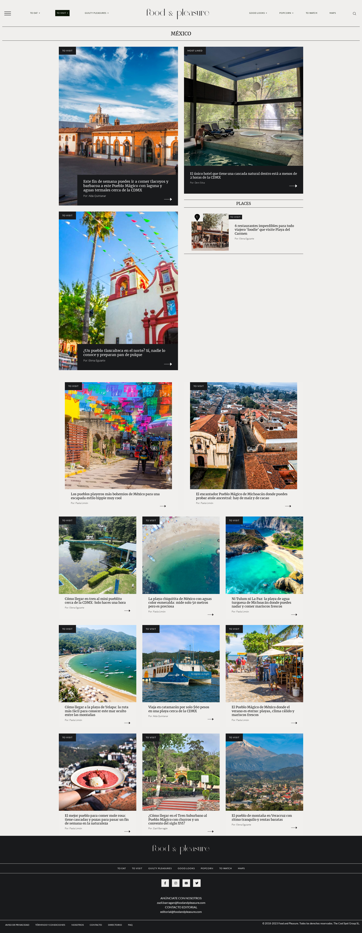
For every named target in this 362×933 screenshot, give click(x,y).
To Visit (62, 13)
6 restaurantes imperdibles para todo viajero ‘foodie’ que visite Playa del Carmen (264, 230)
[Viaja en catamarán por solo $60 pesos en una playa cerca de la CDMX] (181, 663)
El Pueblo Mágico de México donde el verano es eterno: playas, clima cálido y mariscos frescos (263, 711)
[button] (7, 13)
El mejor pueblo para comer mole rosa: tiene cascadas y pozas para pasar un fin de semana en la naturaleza (97, 819)
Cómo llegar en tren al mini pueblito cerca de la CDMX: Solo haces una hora (96, 601)
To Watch (311, 13)
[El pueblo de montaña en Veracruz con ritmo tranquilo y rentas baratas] (264, 772)
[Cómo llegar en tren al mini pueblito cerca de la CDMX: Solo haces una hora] (97, 555)
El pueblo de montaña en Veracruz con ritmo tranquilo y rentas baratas (262, 817)
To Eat (34, 13)
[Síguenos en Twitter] (197, 883)
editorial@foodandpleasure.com (181, 911)
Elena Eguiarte (97, 360)
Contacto (96, 924)
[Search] (354, 13)
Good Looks (257, 13)
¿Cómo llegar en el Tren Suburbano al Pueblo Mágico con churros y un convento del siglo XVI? (177, 819)
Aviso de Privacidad (17, 924)
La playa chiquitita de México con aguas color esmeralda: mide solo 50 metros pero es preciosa (180, 603)
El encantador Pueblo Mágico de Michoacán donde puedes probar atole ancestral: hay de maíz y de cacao (242, 496)
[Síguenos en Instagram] (175, 883)
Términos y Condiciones (50, 924)
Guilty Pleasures (96, 13)
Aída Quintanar (97, 196)
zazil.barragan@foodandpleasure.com (181, 902)
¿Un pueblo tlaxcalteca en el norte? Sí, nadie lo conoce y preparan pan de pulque (124, 352)
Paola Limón (82, 503)
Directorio (115, 924)
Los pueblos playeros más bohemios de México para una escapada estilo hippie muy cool (115, 496)
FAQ (130, 924)
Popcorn (285, 13)
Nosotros (77, 924)
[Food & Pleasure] (178, 13)
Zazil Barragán (160, 828)
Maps (333, 13)
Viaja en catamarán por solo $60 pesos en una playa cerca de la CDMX (178, 709)
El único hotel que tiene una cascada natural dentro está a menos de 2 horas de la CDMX (243, 176)
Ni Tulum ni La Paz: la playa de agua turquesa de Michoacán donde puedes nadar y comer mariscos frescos (261, 603)
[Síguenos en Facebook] (165, 883)
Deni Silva (200, 182)
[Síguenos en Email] (186, 883)
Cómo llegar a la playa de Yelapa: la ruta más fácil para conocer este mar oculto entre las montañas (96, 711)
